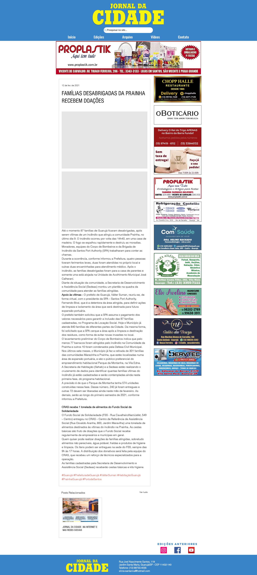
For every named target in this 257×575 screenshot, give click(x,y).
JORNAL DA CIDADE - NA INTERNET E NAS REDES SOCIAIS (80, 528)
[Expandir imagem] (104, 140)
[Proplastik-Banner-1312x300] (128, 57)
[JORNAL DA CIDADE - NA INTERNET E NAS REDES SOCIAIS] (80, 510)
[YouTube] (191, 550)
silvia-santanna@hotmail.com (134, 570)
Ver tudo (144, 492)
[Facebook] (177, 550)
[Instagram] (163, 550)
